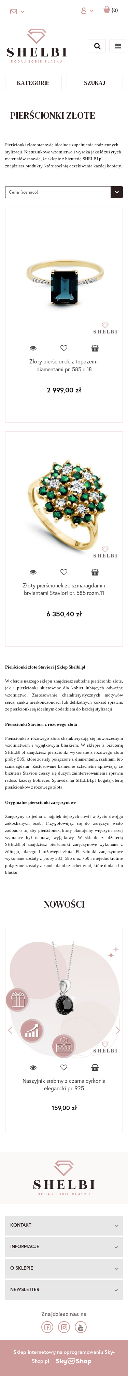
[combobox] (64, 192)
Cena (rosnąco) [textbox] (23, 192)
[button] (64, 1226)
